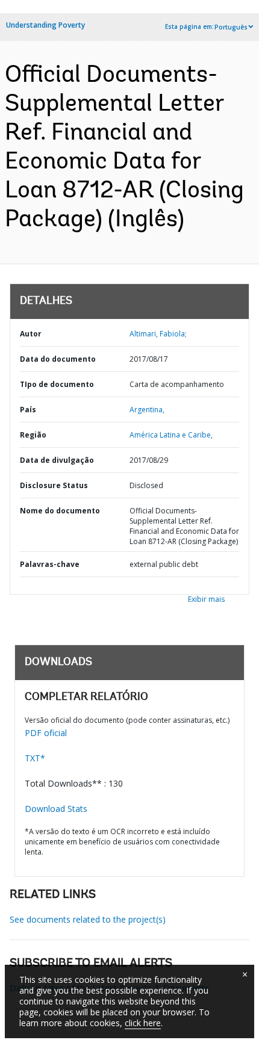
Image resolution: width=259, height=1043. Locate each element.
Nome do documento (60, 511)
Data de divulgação (57, 460)
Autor (31, 334)
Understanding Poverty (45, 25)
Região (33, 435)
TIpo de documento (57, 384)
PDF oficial (46, 732)
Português (231, 27)
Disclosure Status (54, 485)
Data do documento (58, 359)
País (28, 409)
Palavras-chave (50, 564)
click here (143, 1023)
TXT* (35, 758)
